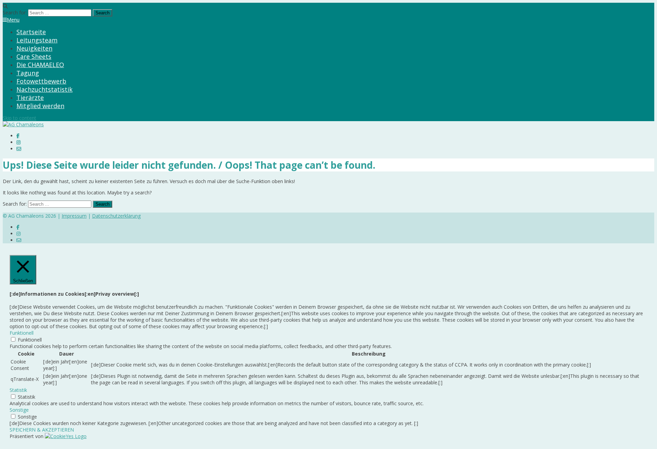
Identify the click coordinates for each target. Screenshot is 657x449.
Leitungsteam (36, 40)
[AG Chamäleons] (23, 124)
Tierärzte (30, 97)
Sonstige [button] (19, 410)
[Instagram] (18, 142)
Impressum (74, 216)
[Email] (18, 148)
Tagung (27, 73)
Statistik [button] (18, 390)
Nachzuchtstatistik (44, 89)
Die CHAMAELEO (40, 65)
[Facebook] (18, 135)
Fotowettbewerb (41, 81)
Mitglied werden (40, 106)
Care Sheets (33, 56)
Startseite (31, 32)
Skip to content (19, 118)
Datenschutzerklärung (116, 216)
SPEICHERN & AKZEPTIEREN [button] (42, 429)
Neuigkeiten (34, 48)
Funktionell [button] (22, 333)
